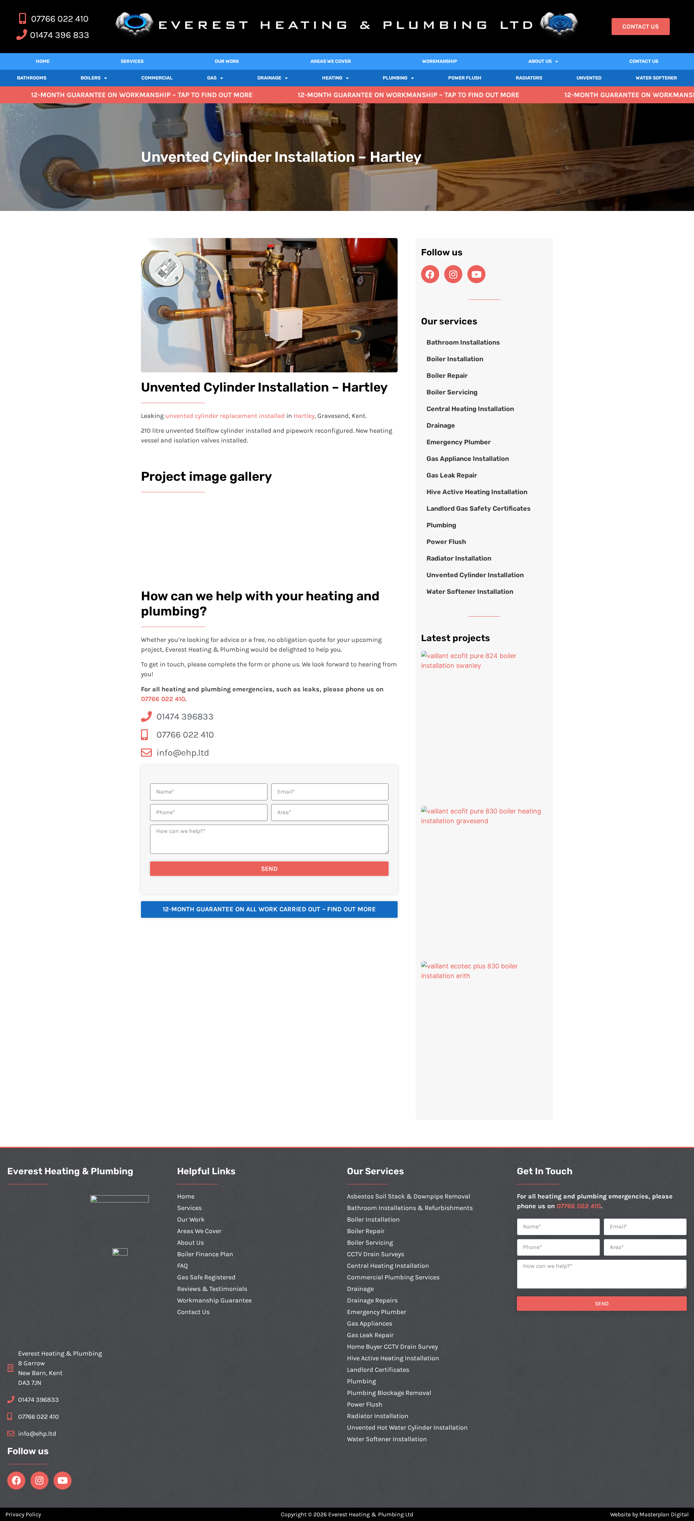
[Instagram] (453, 274)
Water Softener (656, 78)
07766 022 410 (163, 699)
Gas (212, 78)
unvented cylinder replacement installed (225, 416)
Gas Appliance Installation (468, 459)
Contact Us (643, 61)
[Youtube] (476, 274)
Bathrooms (31, 78)
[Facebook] (430, 274)
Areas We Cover (330, 61)
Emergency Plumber (459, 442)
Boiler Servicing (452, 392)
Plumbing (395, 78)
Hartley (304, 416)
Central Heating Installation (470, 409)
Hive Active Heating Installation (477, 492)
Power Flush (464, 78)
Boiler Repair (447, 376)
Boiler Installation (455, 359)
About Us (540, 61)
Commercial (157, 78)
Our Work (227, 61)
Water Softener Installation (470, 592)
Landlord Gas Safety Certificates (479, 509)
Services (132, 61)
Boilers (90, 78)
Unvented (589, 78)
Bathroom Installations (463, 342)
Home (43, 61)
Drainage (269, 78)
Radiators (529, 78)
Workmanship (439, 61)
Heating (332, 78)
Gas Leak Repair (452, 475)
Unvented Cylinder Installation (475, 575)
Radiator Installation (459, 558)
